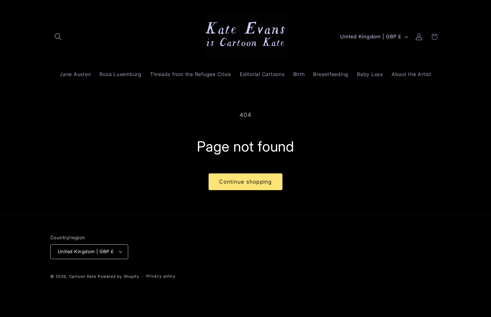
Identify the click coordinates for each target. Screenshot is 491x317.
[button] (58, 37)
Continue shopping (245, 182)
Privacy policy (161, 276)
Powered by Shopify (118, 276)
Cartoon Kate (83, 276)
